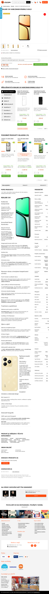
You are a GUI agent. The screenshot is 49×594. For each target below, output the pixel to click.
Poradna (20, 535)
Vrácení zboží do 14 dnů (7, 532)
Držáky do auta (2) (8, 104)
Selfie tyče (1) (7, 116)
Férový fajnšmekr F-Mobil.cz (23, 523)
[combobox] (20, 60)
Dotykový (46, 271)
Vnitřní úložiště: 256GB (14, 442)
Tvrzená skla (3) (8, 94)
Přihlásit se (20, 477)
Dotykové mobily (12, 440)
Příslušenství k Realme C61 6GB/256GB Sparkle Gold (20, 87)
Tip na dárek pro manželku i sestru (40, 529)
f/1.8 (47, 209)
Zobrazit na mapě (4, 582)
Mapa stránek (4, 534)
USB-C (46, 351)
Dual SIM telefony (25, 439)
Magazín (20, 534)
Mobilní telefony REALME (21, 438)
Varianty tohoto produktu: (6, 58)
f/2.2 (47, 220)
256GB (46, 281)
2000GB (46, 287)
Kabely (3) (6, 101)
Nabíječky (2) (7, 98)
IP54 (47, 380)
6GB (47, 279)
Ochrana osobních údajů (7, 533)
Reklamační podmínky (6, 527)
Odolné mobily (4, 440)
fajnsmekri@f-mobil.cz (31, 492)
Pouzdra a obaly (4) (8, 91)
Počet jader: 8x (17, 439)
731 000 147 (33, 491)
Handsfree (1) (7, 107)
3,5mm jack (46, 356)
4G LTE (46, 312)
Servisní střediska (5, 529)
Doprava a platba (5, 524)
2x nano (46, 359)
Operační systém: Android (6, 439)
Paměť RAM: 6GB (4, 442)
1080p (46, 230)
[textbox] (20, 60)
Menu (45, 2)
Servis (19, 537)
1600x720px (45, 249)
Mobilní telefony (6, 6)
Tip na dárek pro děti (39, 524)
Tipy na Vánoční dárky (39, 523)
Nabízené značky (21, 524)
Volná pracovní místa (22, 526)
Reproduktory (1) (8, 113)
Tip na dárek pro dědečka (40, 527)
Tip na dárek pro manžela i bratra (40, 532)
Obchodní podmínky (6, 526)
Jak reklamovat (5, 530)
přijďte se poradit (31, 82)
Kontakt (3, 523)
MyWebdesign (37, 592)
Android (46, 195)
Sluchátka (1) (7, 110)
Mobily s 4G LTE (21, 440)
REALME (12, 6)
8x (47, 237)
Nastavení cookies (21, 527)
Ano (47, 226)
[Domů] (1, 6)
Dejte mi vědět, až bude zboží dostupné (10, 68)
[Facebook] (32, 545)
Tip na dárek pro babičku (40, 526)
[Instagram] (35, 545)
